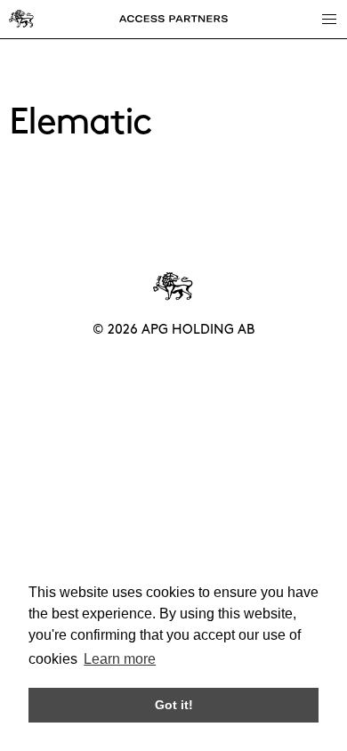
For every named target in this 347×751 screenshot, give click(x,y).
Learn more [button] (120, 658)
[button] (328, 18)
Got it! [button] (174, 705)
